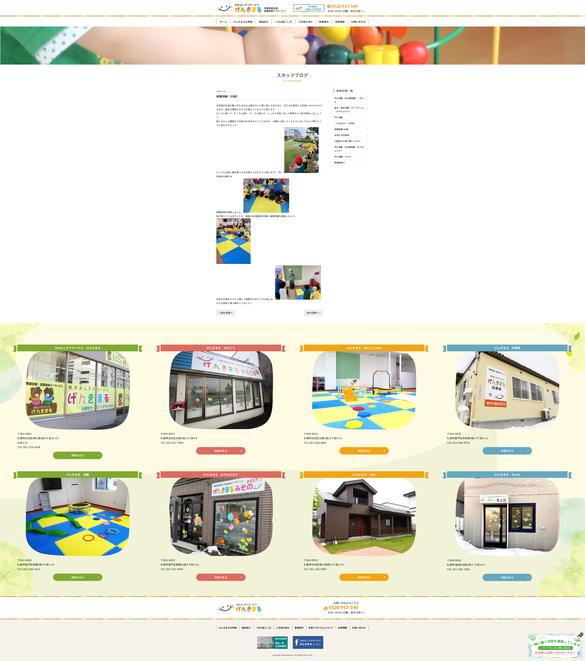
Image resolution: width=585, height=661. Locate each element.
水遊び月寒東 (341, 135)
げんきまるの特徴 (242, 21)
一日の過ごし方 (283, 21)
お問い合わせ (358, 21)
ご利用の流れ (305, 21)
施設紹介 (264, 21)
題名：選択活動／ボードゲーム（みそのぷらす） (349, 109)
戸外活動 (338, 117)
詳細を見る (77, 455)
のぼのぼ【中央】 (346, 123)
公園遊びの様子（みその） (348, 141)
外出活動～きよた (342, 156)
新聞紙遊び (339, 162)
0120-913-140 (343, 607)
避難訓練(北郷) (341, 129)
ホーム (223, 21)
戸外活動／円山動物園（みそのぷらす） (349, 149)
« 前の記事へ (226, 312)
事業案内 (324, 21)
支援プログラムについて (320, 627)
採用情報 (340, 21)
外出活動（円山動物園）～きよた (349, 100)
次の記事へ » (314, 312)
